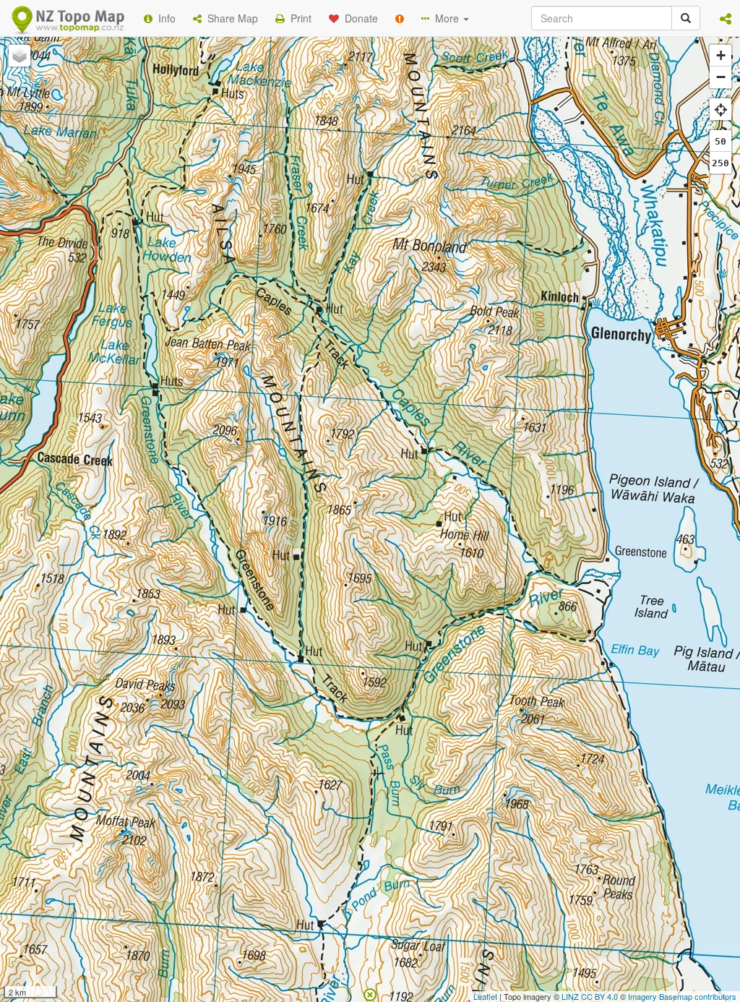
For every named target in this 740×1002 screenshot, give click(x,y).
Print (298, 18)
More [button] (445, 18)
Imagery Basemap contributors (682, 996)
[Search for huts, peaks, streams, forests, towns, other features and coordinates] (685, 18)
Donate (358, 18)
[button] (725, 18)
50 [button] (720, 141)
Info (164, 18)
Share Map (230, 18)
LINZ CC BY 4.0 (590, 996)
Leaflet (485, 996)
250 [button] (720, 163)
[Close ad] (370, 993)
